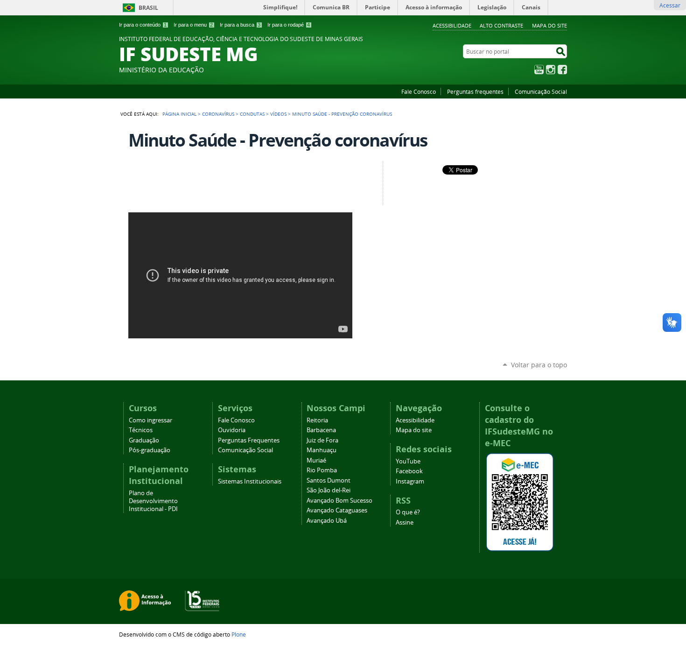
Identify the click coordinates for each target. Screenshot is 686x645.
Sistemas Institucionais (249, 481)
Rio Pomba (322, 470)
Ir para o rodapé (288, 25)
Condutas (252, 114)
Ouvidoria (231, 430)
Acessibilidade (452, 25)
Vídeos (278, 114)
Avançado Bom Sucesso (339, 501)
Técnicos (141, 430)
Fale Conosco (418, 91)
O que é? (408, 512)
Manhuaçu (321, 450)
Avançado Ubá (327, 521)
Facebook (562, 69)
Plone (238, 634)
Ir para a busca (240, 25)
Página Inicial (179, 114)
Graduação (144, 440)
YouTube (539, 69)
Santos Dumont (328, 480)
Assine (404, 522)
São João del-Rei (328, 490)
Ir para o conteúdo (143, 25)
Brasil (148, 8)
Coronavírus (218, 114)
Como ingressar (150, 420)
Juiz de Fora (322, 440)
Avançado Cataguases (337, 510)
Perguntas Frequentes (249, 440)
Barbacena (321, 430)
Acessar (669, 5)
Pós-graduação (149, 450)
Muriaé (316, 460)
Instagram (550, 69)
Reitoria (317, 420)
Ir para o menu (193, 25)
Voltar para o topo (539, 364)
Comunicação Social (541, 91)
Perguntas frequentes (475, 91)
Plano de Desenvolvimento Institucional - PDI (153, 501)
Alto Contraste (501, 25)
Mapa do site (549, 25)
